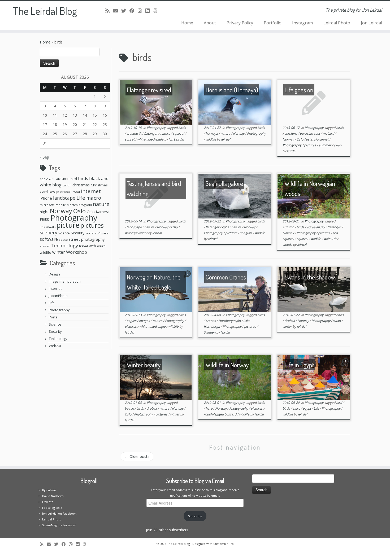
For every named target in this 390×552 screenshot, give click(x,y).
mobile (60, 205)
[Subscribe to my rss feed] (109, 10)
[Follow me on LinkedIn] (149, 10)
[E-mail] (117, 10)
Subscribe (195, 516)
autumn (63, 178)
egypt (307, 408)
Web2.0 (55, 345)
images (145, 320)
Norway (61, 211)
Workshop (76, 252)
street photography (87, 239)
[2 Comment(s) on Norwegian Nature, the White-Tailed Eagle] (188, 278)
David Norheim (53, 496)
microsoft (47, 205)
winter (58, 252)
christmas (81, 184)
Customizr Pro (223, 544)
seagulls (246, 233)
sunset (45, 246)
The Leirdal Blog (45, 10)
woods (288, 244)
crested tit (134, 133)
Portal (53, 317)
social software (96, 233)
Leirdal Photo (336, 23)
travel (83, 246)
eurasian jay (316, 227)
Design (54, 192)
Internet (91, 191)
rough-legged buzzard (220, 414)
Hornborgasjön (229, 320)
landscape (64, 198)
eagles (132, 320)
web (92, 245)
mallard (329, 133)
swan (337, 145)
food (76, 192)
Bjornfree (49, 490)
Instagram (302, 23)
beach (130, 408)
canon (67, 185)
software (49, 239)
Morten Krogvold (79, 205)
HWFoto (47, 502)
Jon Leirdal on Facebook (59, 513)
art (52, 178)
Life (80, 197)
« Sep (44, 157)
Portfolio (272, 23)
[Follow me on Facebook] (133, 10)
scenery (48, 232)
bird (74, 178)
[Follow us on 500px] (157, 10)
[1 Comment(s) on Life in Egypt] (346, 366)
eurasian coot (310, 133)
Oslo (79, 211)
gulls (225, 227)
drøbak (66, 191)
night (44, 211)
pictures (92, 225)
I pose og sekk (52, 508)
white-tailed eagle (150, 139)
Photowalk (47, 227)
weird (101, 246)
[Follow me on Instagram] (141, 10)
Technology (64, 245)
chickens (291, 133)
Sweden (210, 332)
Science (64, 233)
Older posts (137, 456)
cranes (211, 320)
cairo (297, 408)
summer (325, 145)
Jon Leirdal (371, 23)
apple (44, 179)
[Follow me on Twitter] (125, 10)
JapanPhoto (58, 295)
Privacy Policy (240, 23)
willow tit (330, 238)
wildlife (45, 252)
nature (101, 204)
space (63, 240)
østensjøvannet (317, 139)
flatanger (151, 133)
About (210, 23)
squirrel (179, 133)
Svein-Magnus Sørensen (59, 525)
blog (57, 185)
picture (68, 225)
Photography (73, 217)
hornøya (212, 133)
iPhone (46, 198)
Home (187, 23)
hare (209, 408)
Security (77, 232)
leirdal (225, 139)
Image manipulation (65, 281)
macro (93, 197)
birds (83, 178)
